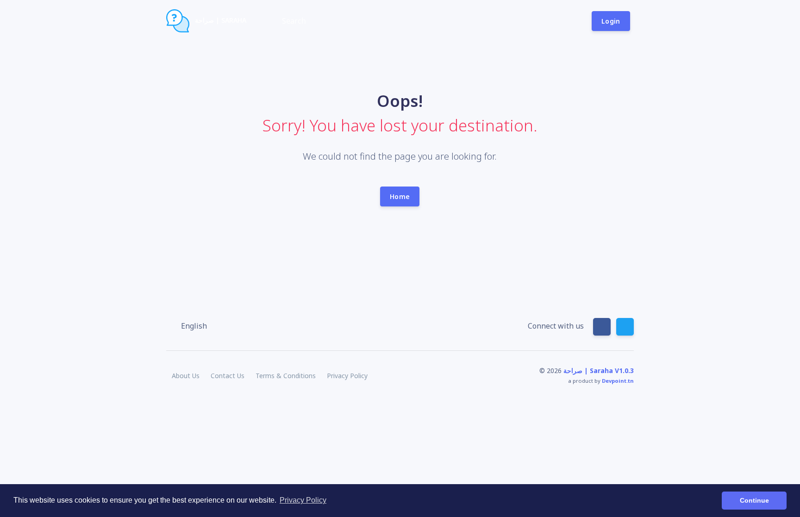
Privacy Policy (347, 375)
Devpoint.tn (618, 380)
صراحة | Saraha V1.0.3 (598, 370)
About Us (186, 375)
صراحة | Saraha (219, 20)
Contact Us (227, 375)
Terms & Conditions (286, 375)
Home (400, 196)
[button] (189, 325)
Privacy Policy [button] (303, 500)
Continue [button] (754, 500)
